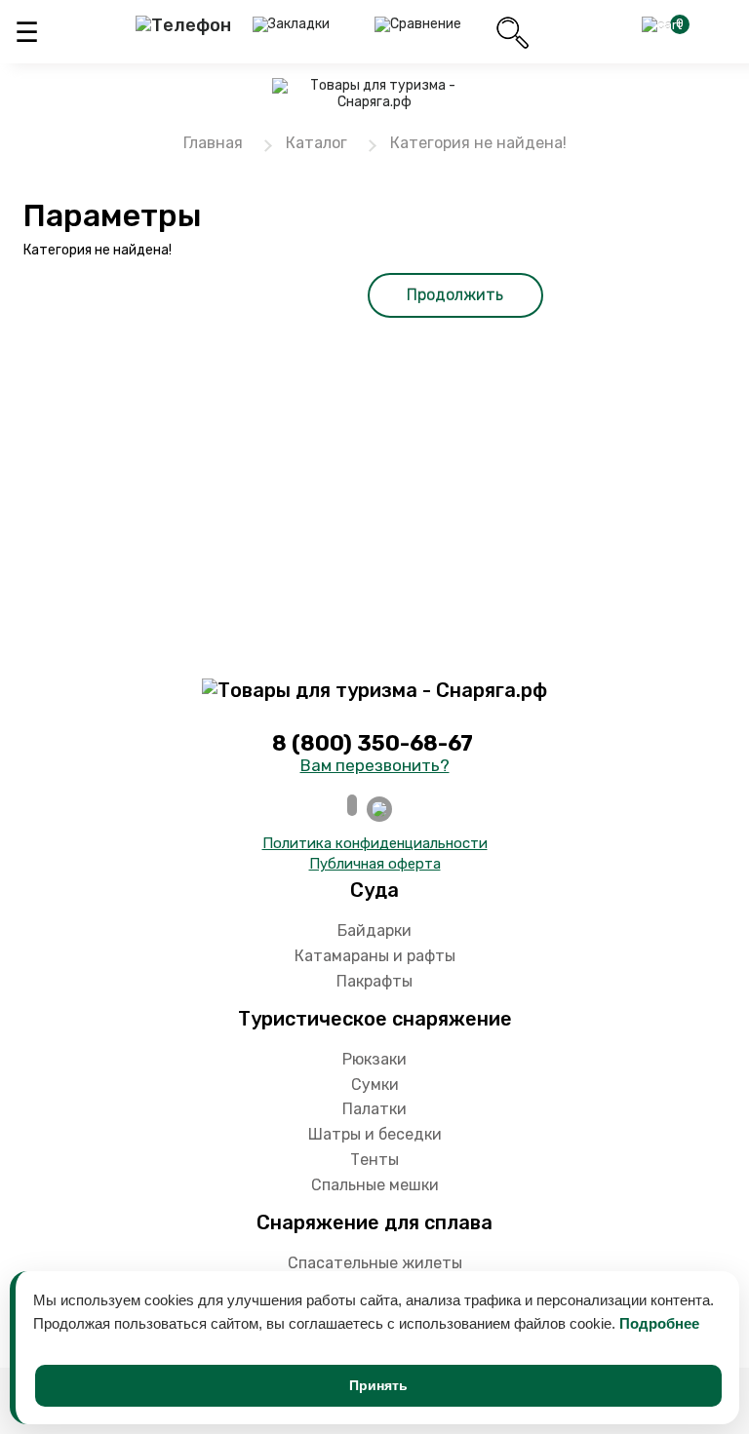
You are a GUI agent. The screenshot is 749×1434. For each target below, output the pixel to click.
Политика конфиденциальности (375, 843)
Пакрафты (374, 981)
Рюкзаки (374, 1059)
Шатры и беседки (375, 1134)
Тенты (374, 1159)
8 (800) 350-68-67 (375, 743)
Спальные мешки (375, 1185)
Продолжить (455, 295)
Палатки (374, 1109)
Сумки (375, 1084)
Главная (213, 143)
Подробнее (659, 1323)
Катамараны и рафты (375, 956)
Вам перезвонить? (375, 765)
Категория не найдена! (478, 143)
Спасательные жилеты (375, 1263)
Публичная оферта (375, 863)
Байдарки (374, 930)
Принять (378, 1385)
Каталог (316, 143)
